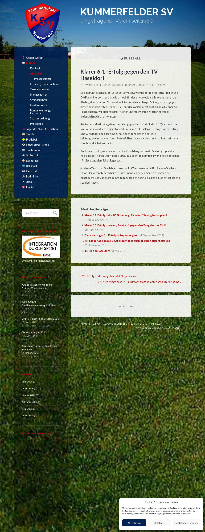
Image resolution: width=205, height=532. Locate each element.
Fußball (30, 63)
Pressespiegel (42, 78)
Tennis (30, 134)
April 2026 (28, 388)
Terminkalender (39, 89)
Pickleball (31, 139)
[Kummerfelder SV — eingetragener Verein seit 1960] (42, 23)
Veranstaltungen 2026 (34, 332)
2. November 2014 (90, 85)
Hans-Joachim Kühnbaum (119, 85)
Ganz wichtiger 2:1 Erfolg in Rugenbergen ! (111, 235)
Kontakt (35, 68)
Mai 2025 (27, 408)
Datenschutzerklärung (172, 511)
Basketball (32, 160)
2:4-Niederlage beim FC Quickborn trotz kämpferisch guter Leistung (127, 240)
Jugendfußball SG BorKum (42, 129)
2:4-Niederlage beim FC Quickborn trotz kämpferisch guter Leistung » (139, 282)
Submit (54, 212)
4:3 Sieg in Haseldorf (97, 250)
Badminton (32, 176)
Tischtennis (33, 150)
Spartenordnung (40, 118)
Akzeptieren (134, 522)
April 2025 (28, 415)
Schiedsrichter (38, 100)
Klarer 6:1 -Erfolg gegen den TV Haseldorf (119, 74)
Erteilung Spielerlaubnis (44, 84)
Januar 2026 (29, 395)
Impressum (157, 324)
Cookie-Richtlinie (148, 511)
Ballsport (31, 166)
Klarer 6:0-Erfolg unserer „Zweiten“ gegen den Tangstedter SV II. (125, 225)
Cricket (30, 187)
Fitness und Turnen (37, 144)
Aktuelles (36, 73)
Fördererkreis (38, 105)
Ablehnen (159, 522)
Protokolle (36, 123)
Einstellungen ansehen (186, 522)
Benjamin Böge (154, 328)
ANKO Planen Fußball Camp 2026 (40, 318)
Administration (91, 324)
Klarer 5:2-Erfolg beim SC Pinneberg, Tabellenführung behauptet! (125, 215)
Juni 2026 (27, 381)
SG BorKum (43, 325)
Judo (29, 181)
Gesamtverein (34, 57)
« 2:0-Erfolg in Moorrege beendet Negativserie (108, 276)
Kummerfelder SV (126, 11)
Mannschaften (38, 94)
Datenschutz (139, 324)
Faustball (31, 171)
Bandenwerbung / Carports (40, 112)
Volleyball (32, 155)
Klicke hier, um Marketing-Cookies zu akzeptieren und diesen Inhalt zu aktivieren (42, 477)
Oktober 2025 (30, 401)
